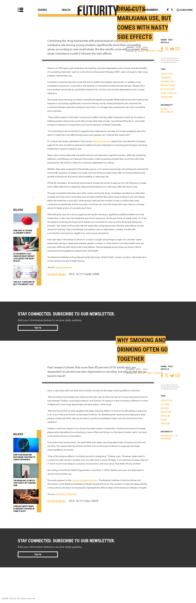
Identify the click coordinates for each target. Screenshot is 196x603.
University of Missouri (169, 437)
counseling (167, 81)
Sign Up (37, 327)
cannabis (166, 78)
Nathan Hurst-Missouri (150, 373)
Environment (150, 9)
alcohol (165, 404)
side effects (169, 93)
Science (42, 9)
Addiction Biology (101, 141)
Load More (98, 577)
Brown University (167, 110)
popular (165, 416)
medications (168, 85)
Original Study (56, 274)
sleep (164, 420)
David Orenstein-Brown (150, 51)
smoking (165, 424)
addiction (167, 74)
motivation (167, 89)
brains (165, 408)
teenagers (167, 97)
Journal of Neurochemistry (85, 480)
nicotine (166, 412)
